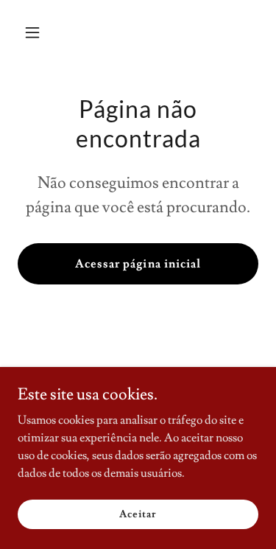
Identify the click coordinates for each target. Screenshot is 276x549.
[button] (36, 32)
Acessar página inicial (137, 263)
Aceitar (137, 513)
